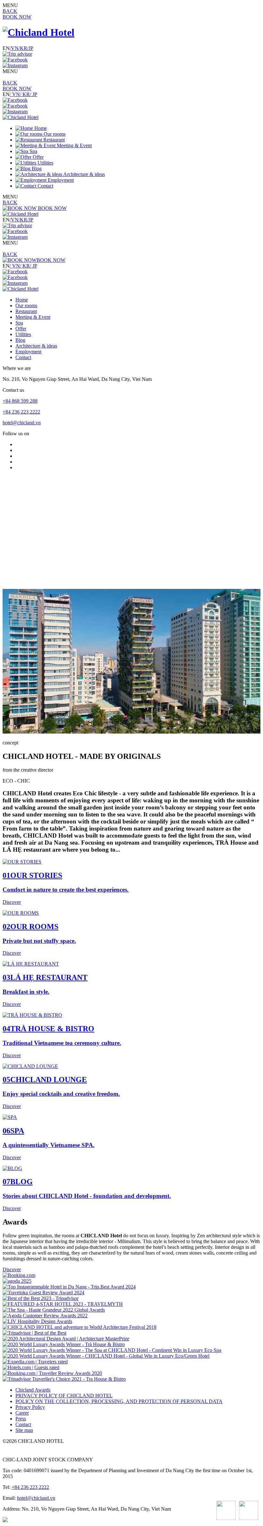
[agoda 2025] (17, 1281)
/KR (23, 48)
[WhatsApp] (226, 1511)
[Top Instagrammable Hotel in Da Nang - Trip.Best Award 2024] (69, 1286)
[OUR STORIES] (22, 861)
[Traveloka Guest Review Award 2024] (43, 1292)
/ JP (33, 94)
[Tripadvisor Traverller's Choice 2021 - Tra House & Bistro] (64, 1379)
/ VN (15, 94)
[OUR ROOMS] (21, 913)
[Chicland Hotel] (38, 32)
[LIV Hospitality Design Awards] (37, 1321)
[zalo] (248, 1511)
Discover (12, 1269)
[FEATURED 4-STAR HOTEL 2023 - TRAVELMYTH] (63, 1304)
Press (20, 1418)
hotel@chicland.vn (22, 422)
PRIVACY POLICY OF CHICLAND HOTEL (64, 1395)
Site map (24, 1430)
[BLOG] (12, 1168)
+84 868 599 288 (20, 401)
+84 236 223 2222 (21, 411)
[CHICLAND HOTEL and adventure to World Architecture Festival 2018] (80, 1327)
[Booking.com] (19, 1275)
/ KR (25, 94)
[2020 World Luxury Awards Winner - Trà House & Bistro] (64, 1344)
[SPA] (10, 1117)
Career (22, 1413)
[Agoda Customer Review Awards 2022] (45, 1315)
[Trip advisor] (17, 54)
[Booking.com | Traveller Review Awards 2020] (52, 1373)
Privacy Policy (30, 1407)
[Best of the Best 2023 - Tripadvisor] (41, 1298)
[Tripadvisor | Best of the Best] (34, 1333)
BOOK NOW (17, 17)
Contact (23, 1424)
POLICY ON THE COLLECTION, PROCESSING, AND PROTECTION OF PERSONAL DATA (119, 1401)
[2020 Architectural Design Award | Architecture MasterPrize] (66, 1338)
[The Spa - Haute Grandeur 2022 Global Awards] (54, 1310)
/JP (30, 48)
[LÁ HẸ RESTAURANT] (31, 964)
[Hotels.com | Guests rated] (31, 1367)
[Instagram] (15, 65)
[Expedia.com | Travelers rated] (35, 1361)
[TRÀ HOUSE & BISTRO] (32, 1015)
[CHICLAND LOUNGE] (30, 1066)
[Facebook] (15, 59)
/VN (14, 48)
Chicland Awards (32, 1390)
